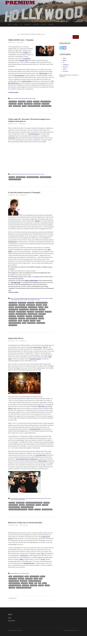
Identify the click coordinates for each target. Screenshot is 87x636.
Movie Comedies (14, 98)
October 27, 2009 (13, 525)
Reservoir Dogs (13, 320)
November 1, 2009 (13, 340)
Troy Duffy (37, 509)
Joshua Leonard (26, 81)
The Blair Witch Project (34, 105)
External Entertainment (16, 174)
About (9, 617)
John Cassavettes (21, 311)
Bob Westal (22, 123)
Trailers (42, 174)
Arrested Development (41, 302)
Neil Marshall (24, 580)
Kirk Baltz (11, 313)
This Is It (31, 509)
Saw (42, 553)
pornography (17, 105)
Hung (46, 307)
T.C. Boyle (33, 320)
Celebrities (27, 24)
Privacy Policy (11, 620)
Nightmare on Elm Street (35, 580)
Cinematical (11, 138)
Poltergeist (24, 583)
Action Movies (14, 498)
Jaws (41, 578)
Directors (36, 24)
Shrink (20, 320)
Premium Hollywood (16, 630)
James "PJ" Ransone (24, 309)
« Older (12, 598)
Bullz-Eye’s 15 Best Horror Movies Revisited (25, 523)
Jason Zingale (23, 525)
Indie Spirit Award (13, 309)
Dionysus (29, 101)
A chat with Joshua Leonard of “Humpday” (24, 192)
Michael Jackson (30, 504)
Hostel (43, 559)
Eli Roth (43, 576)
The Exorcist (34, 585)
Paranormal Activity (33, 134)
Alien (10, 576)
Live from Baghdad (32, 313)
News (23, 499)
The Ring (47, 585)
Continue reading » (13, 92)
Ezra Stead (20, 42)
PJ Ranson (41, 318)
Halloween (46, 502)
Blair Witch (22, 304)
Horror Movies (33, 174)
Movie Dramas (22, 98)
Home (9, 24)
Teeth (38, 320)
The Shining (12, 587)
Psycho (31, 583)
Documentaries (21, 498)
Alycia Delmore (19, 75)
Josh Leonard (31, 311)
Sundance (26, 320)
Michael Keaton (13, 318)
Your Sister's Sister (46, 105)
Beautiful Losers (13, 241)
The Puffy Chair (13, 325)
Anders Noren (72, 630)
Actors (43, 24)
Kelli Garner (48, 311)
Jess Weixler (12, 311)
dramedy (11, 307)
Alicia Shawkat (13, 302)
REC (36, 583)
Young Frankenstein (47, 509)
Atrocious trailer (21, 177)
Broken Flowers (31, 304)
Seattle (24, 105)
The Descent (23, 555)
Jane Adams (42, 309)
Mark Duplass (43, 73)
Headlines (22, 504)
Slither (21, 559)
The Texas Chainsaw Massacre (24, 587)
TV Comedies (31, 299)
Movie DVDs (29, 98)
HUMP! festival (12, 103)
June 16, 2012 (11, 42)
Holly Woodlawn (33, 307)
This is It (45, 347)
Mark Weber (29, 316)
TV (21, 24)
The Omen (41, 585)
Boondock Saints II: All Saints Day (34, 502)
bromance (39, 304)
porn (10, 105)
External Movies (25, 174)
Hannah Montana (13, 504)
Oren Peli (38, 504)
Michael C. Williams (38, 316)
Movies (16, 24)
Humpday (25, 52)
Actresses (50, 24)
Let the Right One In (13, 580)
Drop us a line (63, 75)
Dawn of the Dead (35, 576)
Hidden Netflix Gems (45, 101)
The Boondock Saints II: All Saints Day (27, 459)
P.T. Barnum (45, 504)
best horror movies (18, 576)
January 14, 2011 (12, 123)
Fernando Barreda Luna (32, 177)
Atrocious (11, 177)
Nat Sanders (22, 318)
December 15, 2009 (13, 195)
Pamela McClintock (35, 359)
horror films (29, 578)
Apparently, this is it (15, 338)
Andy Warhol (31, 302)
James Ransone (34, 309)
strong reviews (37, 347)
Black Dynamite (42, 461)
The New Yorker (31, 322)
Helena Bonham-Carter (21, 307)
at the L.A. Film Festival (31, 280)
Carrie (26, 576)
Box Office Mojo (41, 455)
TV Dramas (37, 299)
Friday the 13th (13, 578)
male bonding (12, 316)
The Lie (24, 322)
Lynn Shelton (26, 58)
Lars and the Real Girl (21, 313)
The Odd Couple (15, 282)
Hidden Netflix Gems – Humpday (21, 40)
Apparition (12, 502)
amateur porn (22, 101)
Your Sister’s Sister (23, 60)
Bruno (45, 304)
